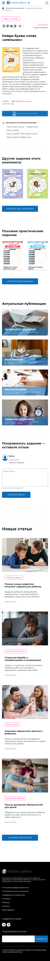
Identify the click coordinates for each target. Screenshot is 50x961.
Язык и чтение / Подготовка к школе (22, 134)
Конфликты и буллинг (15, 651)
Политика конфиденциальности (15, 888)
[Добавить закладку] (19, 26)
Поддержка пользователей (13, 895)
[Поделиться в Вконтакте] (11, 26)
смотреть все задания (20, 281)
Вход (46, 2)
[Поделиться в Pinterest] (7, 26)
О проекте (6, 899)
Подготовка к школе (15, 127)
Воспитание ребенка (15, 798)
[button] (4, 184)
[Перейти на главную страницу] (16, 3)
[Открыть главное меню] (3, 2)
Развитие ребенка (13, 578)
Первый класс (32, 127)
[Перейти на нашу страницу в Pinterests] (8, 925)
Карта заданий (8, 910)
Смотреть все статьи (20, 838)
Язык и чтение (11, 19)
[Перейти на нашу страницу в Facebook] (4, 925)
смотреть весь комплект (20, 209)
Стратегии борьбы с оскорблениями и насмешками (23, 658)
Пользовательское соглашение (15, 891)
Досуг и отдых (12, 725)
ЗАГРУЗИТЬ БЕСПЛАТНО (26, 114)
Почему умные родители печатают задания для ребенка (23, 585)
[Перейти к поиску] (29, 2)
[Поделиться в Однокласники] (15, 26)
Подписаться (41, 939)
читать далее (10, 602)
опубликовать (16, 495)
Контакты (6, 906)
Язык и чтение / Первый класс (19, 137)
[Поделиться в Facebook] (3, 26)
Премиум (6, 902)
